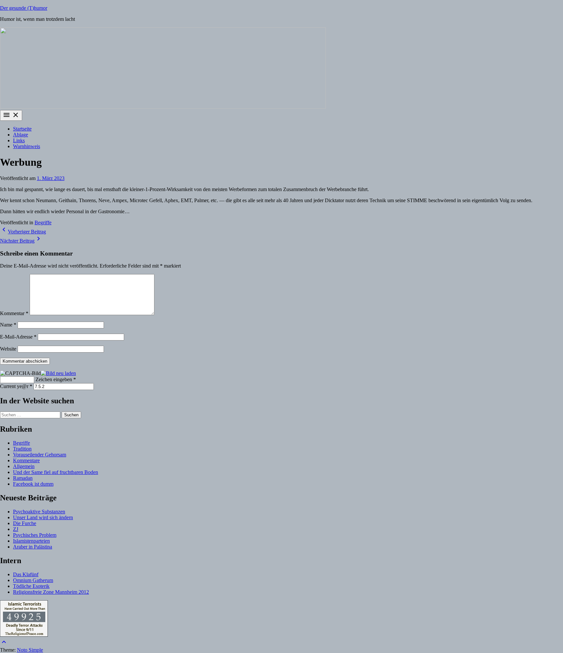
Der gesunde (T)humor (23, 8)
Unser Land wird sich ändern (43, 517)
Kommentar (14, 313)
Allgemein (24, 466)
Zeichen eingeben (56, 379)
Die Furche (24, 523)
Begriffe (43, 222)
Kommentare (26, 460)
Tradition (22, 449)
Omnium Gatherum (33, 580)
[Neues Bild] (58, 372)
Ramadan (23, 478)
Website (8, 349)
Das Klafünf (25, 574)
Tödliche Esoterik (31, 586)
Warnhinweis (26, 146)
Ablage (20, 134)
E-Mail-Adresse (18, 337)
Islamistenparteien (31, 541)
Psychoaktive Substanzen (39, 511)
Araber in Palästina (32, 546)
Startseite (22, 129)
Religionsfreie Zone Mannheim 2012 (51, 592)
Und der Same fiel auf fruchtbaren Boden (55, 472)
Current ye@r (16, 386)
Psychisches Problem (34, 535)
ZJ (15, 529)
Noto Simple (30, 650)
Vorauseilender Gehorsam (39, 454)
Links (19, 140)
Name (8, 324)
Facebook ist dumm (33, 484)
